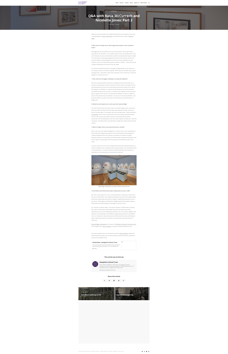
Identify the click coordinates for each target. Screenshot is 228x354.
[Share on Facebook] (104, 280)
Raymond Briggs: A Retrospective (99, 224)
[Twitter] (142, 351)
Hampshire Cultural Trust (109, 262)
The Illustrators (95, 114)
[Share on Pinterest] (118, 280)
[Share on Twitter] (109, 280)
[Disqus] (114, 322)
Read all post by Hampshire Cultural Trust (107, 270)
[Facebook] (144, 351)
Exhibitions (114, 11)
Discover (122, 2)
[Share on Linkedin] (114, 280)
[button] (149, 3)
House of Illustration (107, 36)
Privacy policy (120, 351)
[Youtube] (146, 351)
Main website (144, 2)
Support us (136, 2)
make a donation (124, 233)
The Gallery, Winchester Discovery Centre (125, 224)
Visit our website (106, 226)
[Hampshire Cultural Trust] (95, 266)
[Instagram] (148, 351)
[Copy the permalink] (123, 280)
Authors (127, 2)
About (131, 2)
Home (117, 2)
